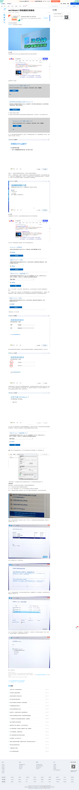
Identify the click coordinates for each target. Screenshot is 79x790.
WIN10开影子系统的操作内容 (15, 744)
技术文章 (3, 764)
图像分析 (50, 779)
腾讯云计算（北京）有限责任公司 (33, 788)
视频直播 (72, 777)
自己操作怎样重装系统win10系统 (15, 709)
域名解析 (57, 777)
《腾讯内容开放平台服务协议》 (41, 674)
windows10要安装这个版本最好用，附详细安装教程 (18, 702)
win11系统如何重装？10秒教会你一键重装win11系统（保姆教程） (21, 728)
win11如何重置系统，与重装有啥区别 (16, 731)
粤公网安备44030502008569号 (49, 786)
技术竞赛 (20, 768)
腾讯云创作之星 (38, 767)
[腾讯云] (3, 3)
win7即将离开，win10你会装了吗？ (16, 738)
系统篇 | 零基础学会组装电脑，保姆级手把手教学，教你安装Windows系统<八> (23, 741)
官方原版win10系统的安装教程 (15, 692)
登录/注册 (74, 3)
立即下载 (45, 18)
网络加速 (42, 777)
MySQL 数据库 (58, 779)
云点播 (42, 781)
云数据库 (50, 777)
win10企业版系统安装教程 (14, 751)
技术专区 (3, 772)
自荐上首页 (20, 767)
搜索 (68, 6)
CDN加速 (34, 779)
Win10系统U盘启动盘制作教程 (15, 699)
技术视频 (3, 768)
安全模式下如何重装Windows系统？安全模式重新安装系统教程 (20, 715)
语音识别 (72, 779)
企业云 (27, 779)
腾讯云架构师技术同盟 (39, 765)
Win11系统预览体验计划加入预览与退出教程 (17, 735)
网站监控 (65, 781)
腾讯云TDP (38, 768)
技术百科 (3, 771)
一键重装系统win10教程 (14, 748)
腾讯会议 (19, 779)
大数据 (49, 781)
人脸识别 (12, 779)
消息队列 (34, 777)
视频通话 (42, 779)
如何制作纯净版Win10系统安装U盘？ (16, 696)
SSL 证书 (65, 779)
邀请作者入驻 (21, 765)
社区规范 (54, 764)
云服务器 (19, 777)
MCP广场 (24, 6)
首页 (2, 6)
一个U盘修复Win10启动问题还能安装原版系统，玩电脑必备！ (20, 718)
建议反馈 (64, 3)
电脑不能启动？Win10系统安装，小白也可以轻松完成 (19, 725)
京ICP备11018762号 (47, 788)
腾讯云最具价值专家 (39, 764)
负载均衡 (19, 781)
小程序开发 (57, 781)
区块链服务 (27, 777)
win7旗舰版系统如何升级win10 (15, 705)
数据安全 (12, 781)
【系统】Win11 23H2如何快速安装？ (16, 689)
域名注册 (12, 777)
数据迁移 (72, 781)
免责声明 (54, 765)
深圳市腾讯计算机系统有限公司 (29, 786)
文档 (61, 3)
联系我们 (54, 767)
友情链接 (54, 768)
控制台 (68, 3)
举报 (49, 12)
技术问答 (3, 765)
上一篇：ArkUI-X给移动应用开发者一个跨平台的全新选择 (16, 680)
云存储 (65, 777)
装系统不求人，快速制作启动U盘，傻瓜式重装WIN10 (19, 712)
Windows (10, 24)
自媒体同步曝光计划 (22, 764)
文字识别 (34, 781)
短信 (26, 781)
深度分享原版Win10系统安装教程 (15, 722)
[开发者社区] (9, 3)
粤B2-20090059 (42, 786)
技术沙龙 (3, 767)
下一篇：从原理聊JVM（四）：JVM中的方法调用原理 (16, 681)
